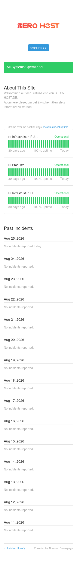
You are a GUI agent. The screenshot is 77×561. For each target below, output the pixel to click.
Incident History (14, 548)
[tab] (9, 144)
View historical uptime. (56, 127)
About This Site (20, 87)
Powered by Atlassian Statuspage (53, 548)
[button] (38, 47)
